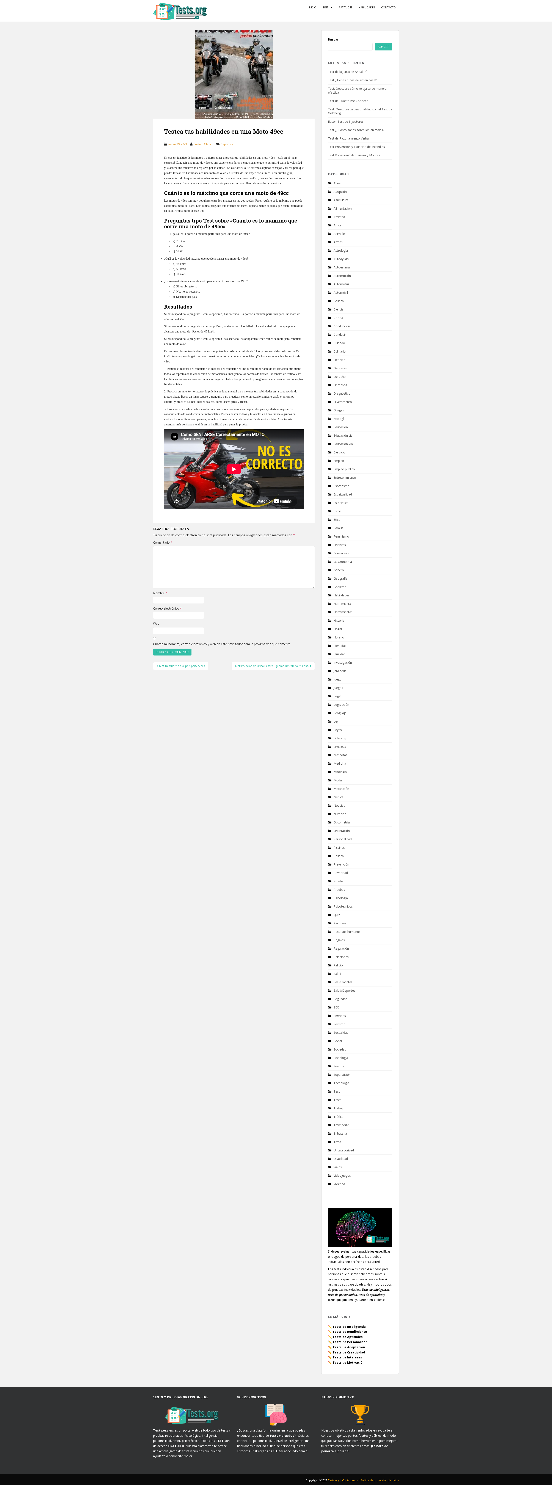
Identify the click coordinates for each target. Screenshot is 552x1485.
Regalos (339, 940)
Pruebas (339, 890)
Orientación (342, 831)
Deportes (227, 144)
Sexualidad (341, 1032)
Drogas (339, 410)
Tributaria (340, 1133)
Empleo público (344, 469)
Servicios (340, 1016)
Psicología (341, 898)
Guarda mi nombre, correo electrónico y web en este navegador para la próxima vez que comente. (222, 644)
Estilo (337, 511)
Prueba (338, 881)
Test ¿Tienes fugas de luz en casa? (352, 80)
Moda (338, 780)
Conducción (342, 326)
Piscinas (339, 847)
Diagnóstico (342, 393)
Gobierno (340, 587)
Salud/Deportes (344, 990)
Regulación (341, 948)
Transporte (341, 1125)
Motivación (341, 789)
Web (156, 623)
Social (338, 1041)
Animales (340, 234)
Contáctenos (350, 1480)
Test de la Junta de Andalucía (348, 72)
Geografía (340, 578)
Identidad (340, 646)
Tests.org (334, 1480)
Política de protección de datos (380, 1480)
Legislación (341, 705)
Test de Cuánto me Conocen (348, 101)
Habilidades (367, 7)
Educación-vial (343, 444)
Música (338, 797)
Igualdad (339, 654)
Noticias (339, 805)
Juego (338, 679)
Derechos (340, 385)
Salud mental (343, 982)
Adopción (340, 192)
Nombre (160, 593)
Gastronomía (343, 562)
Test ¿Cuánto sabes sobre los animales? (356, 130)
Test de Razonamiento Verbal (348, 138)
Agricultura (341, 200)
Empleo (339, 461)
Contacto (388, 7)
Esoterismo (342, 486)
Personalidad (343, 839)
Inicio (312, 7)
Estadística (341, 503)
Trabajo (339, 1108)
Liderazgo (340, 738)
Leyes (338, 730)
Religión (339, 965)
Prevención (341, 864)
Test (325, 7)
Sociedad (340, 1049)
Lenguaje (340, 713)
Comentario (162, 542)
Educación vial (343, 435)
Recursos (340, 923)
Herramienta (342, 604)
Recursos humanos (347, 932)
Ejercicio (339, 452)
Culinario (340, 351)
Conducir (340, 334)
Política (339, 856)
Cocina (338, 318)
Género (339, 570)
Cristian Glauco (203, 144)
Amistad (339, 217)
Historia (339, 620)
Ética (337, 519)
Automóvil (341, 292)
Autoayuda (341, 259)
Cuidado (339, 343)
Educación (341, 427)
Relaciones (341, 957)
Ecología (339, 419)
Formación (341, 553)
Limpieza (340, 747)
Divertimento (343, 402)
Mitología (340, 772)
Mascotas (340, 755)
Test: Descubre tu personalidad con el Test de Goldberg (360, 111)
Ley (336, 721)
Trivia (337, 1142)
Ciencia (338, 309)
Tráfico (338, 1117)
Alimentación (343, 208)
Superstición (342, 1075)
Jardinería (340, 671)
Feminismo (341, 536)
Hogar (338, 629)
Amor (337, 225)
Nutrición (340, 814)
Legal (337, 696)
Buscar (333, 39)
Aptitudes (345, 7)
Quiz (337, 915)
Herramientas (343, 612)
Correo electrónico (167, 608)
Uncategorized (344, 1150)
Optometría (342, 822)
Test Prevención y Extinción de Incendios (356, 147)
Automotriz (341, 284)
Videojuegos (342, 1175)
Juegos (338, 688)
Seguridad (340, 999)
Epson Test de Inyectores (346, 121)
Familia (338, 528)
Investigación (343, 662)
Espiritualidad (343, 494)
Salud (337, 974)
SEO (336, 1007)
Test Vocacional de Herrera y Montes (354, 155)
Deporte (339, 360)
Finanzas (340, 545)
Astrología (341, 250)
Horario (339, 637)
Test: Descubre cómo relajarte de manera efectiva (357, 90)
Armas (338, 242)
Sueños (339, 1066)
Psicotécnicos (343, 906)
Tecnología (341, 1083)
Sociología (341, 1058)
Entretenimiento (345, 477)
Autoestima (342, 267)
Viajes (338, 1167)
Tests (337, 1100)
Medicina (340, 763)
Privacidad (341, 873)
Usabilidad (341, 1159)
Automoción (342, 276)
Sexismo (339, 1024)
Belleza (339, 301)
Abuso (338, 183)
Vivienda (339, 1184)
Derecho (340, 377)
